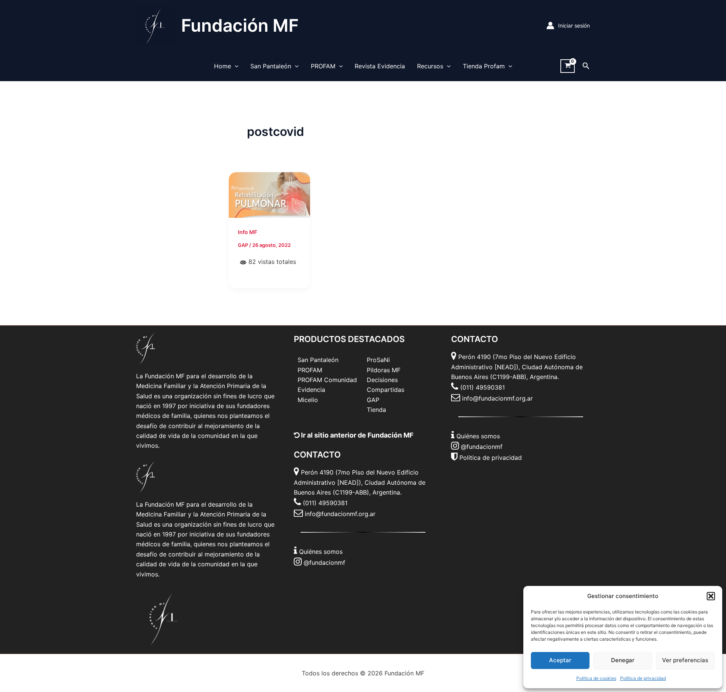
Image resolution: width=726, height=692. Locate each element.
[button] (711, 596)
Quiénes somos (321, 551)
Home (222, 66)
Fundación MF (240, 25)
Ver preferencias (685, 660)
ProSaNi (378, 360)
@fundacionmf (324, 562)
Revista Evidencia (380, 66)
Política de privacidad (643, 678)
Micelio (308, 400)
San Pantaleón (270, 66)
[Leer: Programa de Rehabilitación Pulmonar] (269, 194)
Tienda (376, 409)
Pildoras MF (383, 370)
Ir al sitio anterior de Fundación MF (356, 435)
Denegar (622, 660)
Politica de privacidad (490, 457)
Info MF (247, 232)
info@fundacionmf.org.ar (340, 514)
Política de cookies (596, 678)
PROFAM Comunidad (327, 380)
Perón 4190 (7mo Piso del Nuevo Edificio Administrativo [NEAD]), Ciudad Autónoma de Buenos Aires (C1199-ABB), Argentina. (359, 482)
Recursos (430, 66)
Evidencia (311, 389)
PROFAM (323, 66)
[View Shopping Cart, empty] (567, 66)
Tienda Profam (484, 66)
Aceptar (560, 660)
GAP (373, 400)
